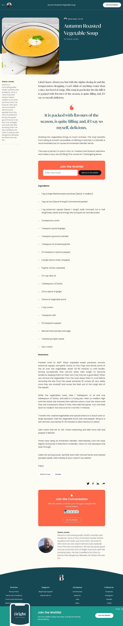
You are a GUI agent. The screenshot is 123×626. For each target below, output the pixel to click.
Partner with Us (45, 595)
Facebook (109, 592)
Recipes (58, 474)
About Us (77, 595)
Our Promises (77, 592)
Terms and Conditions (14, 595)
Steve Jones (72, 19)
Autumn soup (45, 474)
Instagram (109, 595)
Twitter (109, 603)
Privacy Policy (14, 592)
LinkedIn (109, 599)
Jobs (77, 599)
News (77, 603)
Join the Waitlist (112, 5)
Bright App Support (45, 592)
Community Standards (14, 599)
